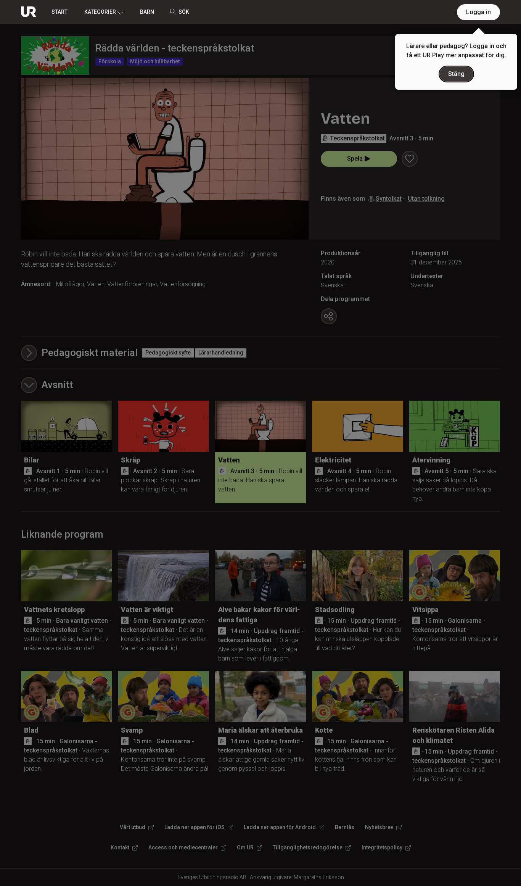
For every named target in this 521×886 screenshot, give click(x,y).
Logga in (478, 12)
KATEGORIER (100, 12)
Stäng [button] (456, 73)
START (59, 12)
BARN (147, 12)
